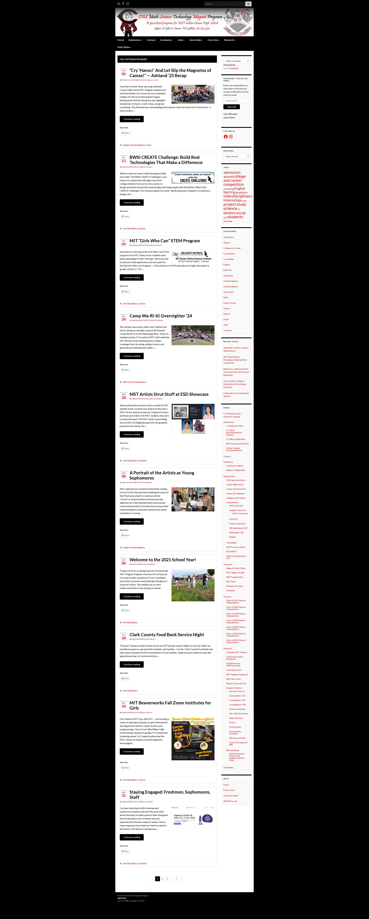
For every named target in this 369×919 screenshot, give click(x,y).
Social (156, 80)
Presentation (235, 727)
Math (225, 297)
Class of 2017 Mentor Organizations (236, 641)
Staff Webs (228, 767)
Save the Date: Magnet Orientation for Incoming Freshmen (234, 384)
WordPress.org (230, 801)
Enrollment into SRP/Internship (233, 664)
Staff (225, 325)
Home (120, 39)
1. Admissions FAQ (234, 426)
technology (227, 221)
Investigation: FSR (237, 704)
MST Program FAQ (234, 577)
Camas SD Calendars (235, 493)
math (244, 200)
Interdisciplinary (147, 80)
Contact (151, 39)
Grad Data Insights (234, 465)
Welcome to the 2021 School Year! (163, 559)
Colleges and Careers (236, 498)
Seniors (226, 314)
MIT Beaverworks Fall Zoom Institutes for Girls (170, 705)
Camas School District (236, 489)
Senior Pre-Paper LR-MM (238, 743)
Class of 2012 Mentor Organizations (236, 608)
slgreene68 (126, 167)
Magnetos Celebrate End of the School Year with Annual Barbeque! (236, 372)
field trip (127, 382)
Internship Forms (234, 670)
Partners (227, 596)
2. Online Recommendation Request (234, 432)
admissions (232, 172)
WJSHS (232, 537)
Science (149, 167)
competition (233, 184)
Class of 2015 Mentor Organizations (236, 628)
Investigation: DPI (237, 700)
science (141, 228)
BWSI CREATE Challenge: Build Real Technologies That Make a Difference (166, 160)
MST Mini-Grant (233, 679)
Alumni (226, 242)
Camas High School (234, 484)
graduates (242, 192)
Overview (213, 39)
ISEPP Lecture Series (235, 547)
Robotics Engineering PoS (236, 557)
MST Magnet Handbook (237, 674)
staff (225, 217)
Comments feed (230, 795)
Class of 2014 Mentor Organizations (236, 621)
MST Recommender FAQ (237, 443)
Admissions (228, 237)
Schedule (230, 590)
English (137, 80)
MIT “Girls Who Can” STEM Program (165, 240)
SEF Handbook (232, 750)
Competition (229, 253)
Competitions (232, 502)
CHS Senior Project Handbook (235, 658)
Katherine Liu (127, 80)
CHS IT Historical (240, 513)
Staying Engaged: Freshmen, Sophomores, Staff (170, 794)
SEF (239, 209)
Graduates (228, 275)
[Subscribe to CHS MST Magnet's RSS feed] (118, 3)
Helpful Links (229, 476)
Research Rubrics (234, 688)
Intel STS (233, 519)
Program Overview (234, 586)
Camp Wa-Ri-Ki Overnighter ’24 (161, 315)
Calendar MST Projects (236, 652)
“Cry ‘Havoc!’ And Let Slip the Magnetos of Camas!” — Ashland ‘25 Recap (170, 73)
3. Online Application (235, 439)
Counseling (228, 259)
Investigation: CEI (237, 695)
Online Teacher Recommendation (234, 449)
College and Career (232, 248)
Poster (232, 722)
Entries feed (229, 790)
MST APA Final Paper (238, 713)
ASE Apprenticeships (235, 480)
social (148, 145)
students (159, 399)
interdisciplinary (137, 145)
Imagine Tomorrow (237, 510)
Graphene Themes (137, 901)
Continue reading (131, 119)
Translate (233, 68)
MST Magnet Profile (235, 572)
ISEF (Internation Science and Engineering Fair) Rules (237, 756)
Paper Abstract (236, 718)
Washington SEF (236, 532)
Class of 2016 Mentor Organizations (236, 634)
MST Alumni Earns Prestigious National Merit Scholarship (235, 360)
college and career (234, 178)
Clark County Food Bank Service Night (167, 634)
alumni (228, 176)
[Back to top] (362, 912)
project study (234, 204)
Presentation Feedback (235, 732)
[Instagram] (127, 3)
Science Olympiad (237, 523)
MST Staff (231, 581)
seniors (229, 212)
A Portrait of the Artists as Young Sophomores (162, 475)
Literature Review (237, 709)
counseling (228, 189)
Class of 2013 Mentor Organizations (236, 614)
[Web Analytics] (121, 898)
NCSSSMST (231, 551)
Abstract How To (237, 691)
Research (229, 39)
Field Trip (146, 320)
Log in (226, 784)
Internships (232, 200)
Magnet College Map (235, 470)
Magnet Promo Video (235, 568)
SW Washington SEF (238, 528)
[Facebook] (123, 3)
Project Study (229, 303)
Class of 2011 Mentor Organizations (236, 601)
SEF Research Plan (237, 738)
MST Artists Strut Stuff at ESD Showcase (169, 394)
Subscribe (231, 107)
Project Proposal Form (236, 683)
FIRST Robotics (236, 505)
